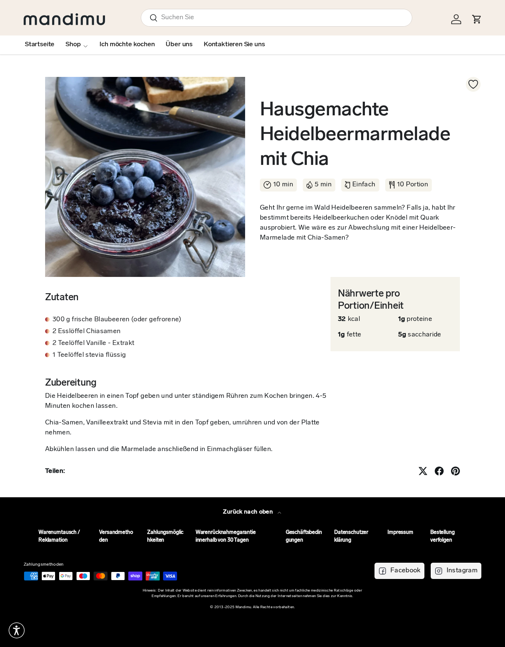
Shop (73, 44)
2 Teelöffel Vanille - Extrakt (93, 343)
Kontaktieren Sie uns (234, 44)
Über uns (179, 44)
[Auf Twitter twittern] (423, 471)
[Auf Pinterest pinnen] (455, 471)
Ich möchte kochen (127, 44)
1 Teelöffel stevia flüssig (89, 355)
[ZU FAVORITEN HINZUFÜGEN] (473, 84)
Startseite (39, 44)
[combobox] (276, 17)
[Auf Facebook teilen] (439, 471)
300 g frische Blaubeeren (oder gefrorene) (117, 319)
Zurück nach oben (248, 512)
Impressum (400, 532)
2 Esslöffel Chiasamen (86, 331)
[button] (16, 630)
